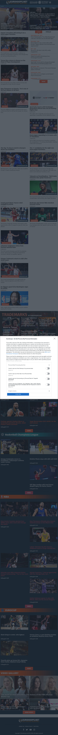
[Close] (55, 339)
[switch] (48, 368)
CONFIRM (18, 394)
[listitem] (29, 365)
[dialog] (29, 367)
